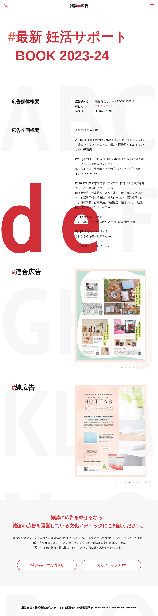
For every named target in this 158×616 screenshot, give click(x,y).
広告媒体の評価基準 (78, 607)
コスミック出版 (104, 106)
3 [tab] (125, 367)
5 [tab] (133, 367)
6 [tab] (137, 367)
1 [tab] (117, 367)
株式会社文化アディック (50, 607)
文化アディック (109, 565)
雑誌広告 (79, 6)
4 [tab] (129, 367)
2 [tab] (121, 367)
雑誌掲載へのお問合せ (46, 565)
